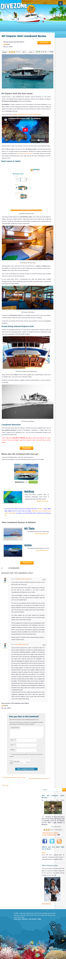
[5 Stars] (9, 44)
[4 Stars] (8, 44)
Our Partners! (33, 919)
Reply (44, 579)
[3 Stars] (6, 44)
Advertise (25, 919)
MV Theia (29, 528)
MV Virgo (19, 153)
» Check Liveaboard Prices (49, 835)
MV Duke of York (28, 153)
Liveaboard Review (15, 727)
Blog (39, 919)
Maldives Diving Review (42, 501)
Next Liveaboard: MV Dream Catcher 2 (40, 778)
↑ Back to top (4, 785)
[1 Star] (4, 44)
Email (13, 744)
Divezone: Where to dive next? (18, 8)
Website (12, 749)
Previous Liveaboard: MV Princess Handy (13, 777)
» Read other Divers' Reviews (50, 833)
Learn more (17, 919)
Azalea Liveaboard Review (42, 550)
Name (13, 740)
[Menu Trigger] (60, 3)
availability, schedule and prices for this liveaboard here (26, 114)
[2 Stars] (5, 44)
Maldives (29, 491)
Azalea (28, 544)
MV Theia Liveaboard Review (41, 533)
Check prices (44, 42)
